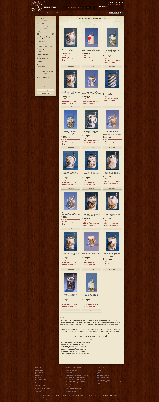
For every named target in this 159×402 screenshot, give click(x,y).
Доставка (68, 384)
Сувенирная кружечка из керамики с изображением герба (71, 174)
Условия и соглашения (72, 390)
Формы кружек (70, 374)
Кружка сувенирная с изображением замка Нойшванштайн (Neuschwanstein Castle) (112, 51)
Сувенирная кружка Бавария (112, 91)
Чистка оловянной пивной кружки (75, 379)
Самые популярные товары (43, 390)
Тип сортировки (109, 24)
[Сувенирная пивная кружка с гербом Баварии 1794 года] (91, 119)
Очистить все (50, 26)
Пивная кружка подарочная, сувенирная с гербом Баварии (70, 213)
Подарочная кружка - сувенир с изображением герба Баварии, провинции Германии (91, 92)
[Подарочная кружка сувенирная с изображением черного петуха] (91, 201)
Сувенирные (38, 382)
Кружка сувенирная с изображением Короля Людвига (70, 295)
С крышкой (38, 377)
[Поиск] (88, 7)
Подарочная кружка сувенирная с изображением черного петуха (91, 214)
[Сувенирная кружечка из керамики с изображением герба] (70, 160)
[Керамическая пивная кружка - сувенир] (91, 241)
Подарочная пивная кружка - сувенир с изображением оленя (112, 214)
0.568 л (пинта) (43, 41)
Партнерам (100, 372)
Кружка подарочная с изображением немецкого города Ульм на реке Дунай (91, 295)
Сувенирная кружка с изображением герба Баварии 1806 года (70, 92)
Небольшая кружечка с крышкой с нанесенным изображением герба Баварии (112, 133)
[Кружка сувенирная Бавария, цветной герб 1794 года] (70, 241)
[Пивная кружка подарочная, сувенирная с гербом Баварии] (70, 201)
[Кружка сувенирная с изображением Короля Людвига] (70, 282)
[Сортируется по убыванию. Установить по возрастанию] (122, 24)
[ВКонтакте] (120, 13)
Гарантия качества (71, 391)
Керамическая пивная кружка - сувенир (91, 254)
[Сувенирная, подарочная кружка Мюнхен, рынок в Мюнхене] (70, 119)
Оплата (68, 386)
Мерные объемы (70, 372)
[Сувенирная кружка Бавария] (112, 79)
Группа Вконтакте (104, 375)
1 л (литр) (41, 44)
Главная (44, 13)
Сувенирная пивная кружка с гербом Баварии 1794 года (91, 132)
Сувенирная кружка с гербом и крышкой (70, 49)
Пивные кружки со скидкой (42, 388)
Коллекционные (39, 372)
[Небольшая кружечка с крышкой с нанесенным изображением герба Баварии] (112, 119)
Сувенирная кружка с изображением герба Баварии (91, 49)
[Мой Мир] (122, 13)
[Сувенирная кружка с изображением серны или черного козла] (91, 160)
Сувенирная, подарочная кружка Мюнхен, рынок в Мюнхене (70, 133)
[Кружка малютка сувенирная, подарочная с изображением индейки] (112, 241)
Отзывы (99, 374)
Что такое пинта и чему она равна (75, 377)
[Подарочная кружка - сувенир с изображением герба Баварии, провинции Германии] (91, 79)
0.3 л (40, 51)
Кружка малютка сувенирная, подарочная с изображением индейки (112, 255)
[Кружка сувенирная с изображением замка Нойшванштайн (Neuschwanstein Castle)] (112, 37)
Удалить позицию (52, 24)
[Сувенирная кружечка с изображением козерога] (112, 160)
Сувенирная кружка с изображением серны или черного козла (91, 174)
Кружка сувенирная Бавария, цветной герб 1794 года (70, 254)
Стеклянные (38, 381)
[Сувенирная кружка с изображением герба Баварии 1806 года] (70, 79)
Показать (90, 24)
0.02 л (40, 49)
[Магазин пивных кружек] (36, 6)
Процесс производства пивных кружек (77, 375)
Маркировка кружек (71, 370)
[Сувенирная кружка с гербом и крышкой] (70, 37)
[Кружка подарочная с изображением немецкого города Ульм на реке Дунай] (91, 282)
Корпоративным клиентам (73, 388)
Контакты (99, 370)
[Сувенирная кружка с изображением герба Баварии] (91, 37)
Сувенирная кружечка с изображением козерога (112, 173)
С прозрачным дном (40, 379)
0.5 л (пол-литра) (43, 46)
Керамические (39, 370)
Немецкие (38, 374)
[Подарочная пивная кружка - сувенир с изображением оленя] (112, 201)
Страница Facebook (105, 377)
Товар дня (38, 391)
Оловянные (38, 375)
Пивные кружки (51, 13)
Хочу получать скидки (45, 85)
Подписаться (45, 93)
